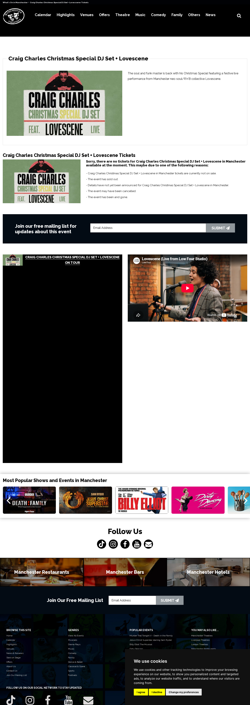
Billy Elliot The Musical (141, 644)
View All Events (76, 635)
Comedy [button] (158, 15)
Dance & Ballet (75, 662)
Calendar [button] (43, 15)
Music (71, 649)
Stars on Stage (13, 657)
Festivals (72, 675)
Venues (10, 649)
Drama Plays (74, 644)
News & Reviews (14, 653)
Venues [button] (87, 15)
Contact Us (11, 670)
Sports (71, 670)
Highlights (11, 644)
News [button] (211, 15)
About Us (11, 666)
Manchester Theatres (201, 635)
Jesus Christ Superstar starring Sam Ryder (151, 640)
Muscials (72, 640)
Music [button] (140, 15)
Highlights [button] (66, 15)
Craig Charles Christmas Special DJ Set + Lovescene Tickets (59, 2)
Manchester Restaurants (203, 649)
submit (219, 228)
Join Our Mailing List (16, 675)
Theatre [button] (122, 15)
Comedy (72, 653)
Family (71, 657)
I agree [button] (141, 692)
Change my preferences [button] (184, 692)
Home (9, 635)
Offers (9, 662)
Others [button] (194, 15)
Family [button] (177, 15)
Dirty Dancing (136, 649)
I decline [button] (157, 692)
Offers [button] (104, 15)
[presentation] (8, 500)
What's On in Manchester (15, 2)
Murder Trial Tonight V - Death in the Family (151, 635)
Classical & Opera (76, 666)
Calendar (10, 640)
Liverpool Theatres (200, 640)
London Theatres (199, 644)
